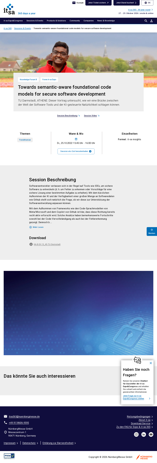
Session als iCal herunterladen (76, 151)
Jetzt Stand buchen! (125, 3)
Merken (151, 231)
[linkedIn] (143, 434)
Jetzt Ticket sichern (97, 3)
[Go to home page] (21, 9)
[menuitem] (15, 21)
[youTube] (151, 434)
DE (147, 2)
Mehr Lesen (36, 227)
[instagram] (136, 434)
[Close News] (137, 360)
